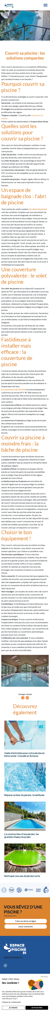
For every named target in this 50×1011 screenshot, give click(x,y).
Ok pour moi (36, 1008)
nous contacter (25, 926)
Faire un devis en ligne (25, 921)
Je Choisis (13, 1008)
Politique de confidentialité (11, 1002)
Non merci (44, 976)
